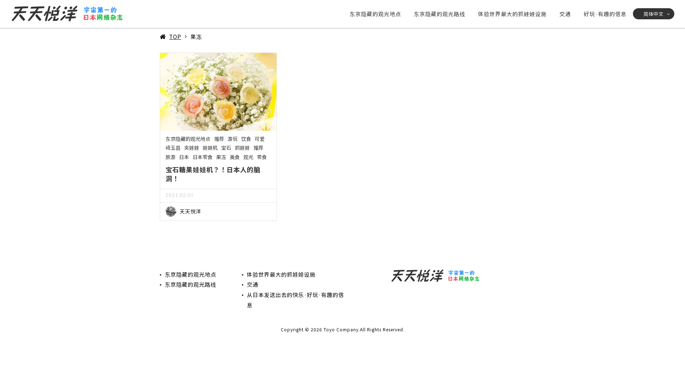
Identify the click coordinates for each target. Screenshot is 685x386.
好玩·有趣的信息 (605, 14)
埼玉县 (173, 147)
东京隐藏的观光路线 (439, 14)
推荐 (219, 138)
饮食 (246, 138)
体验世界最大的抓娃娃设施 (512, 14)
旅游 (171, 156)
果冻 (221, 156)
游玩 (233, 138)
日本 (184, 156)
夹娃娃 (191, 147)
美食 (235, 156)
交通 (565, 14)
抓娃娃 (242, 147)
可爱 (260, 138)
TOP (175, 36)
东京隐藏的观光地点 (375, 14)
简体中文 (654, 13)
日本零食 (203, 156)
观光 (248, 156)
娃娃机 (210, 147)
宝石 (226, 147)
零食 (262, 156)
